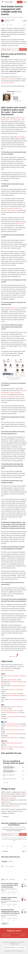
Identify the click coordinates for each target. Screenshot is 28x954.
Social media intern (11, 737)
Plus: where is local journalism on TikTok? (9, 915)
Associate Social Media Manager (16, 716)
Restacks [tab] (11, 861)
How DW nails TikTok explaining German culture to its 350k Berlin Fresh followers (10, 911)
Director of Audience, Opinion (15, 676)
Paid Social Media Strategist (16, 695)
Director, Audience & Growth (14, 729)
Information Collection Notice (15, 839)
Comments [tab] (4, 861)
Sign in (25, 2)
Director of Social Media (16, 689)
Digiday (24, 794)
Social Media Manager (10, 679)
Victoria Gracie (14, 308)
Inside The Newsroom (7, 670)
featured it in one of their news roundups (13, 396)
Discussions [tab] (12, 879)
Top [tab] (3, 879)
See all (4, 923)
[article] (14, 889)
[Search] (25, 879)
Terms (23, 942)
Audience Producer (10, 693)
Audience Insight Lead (10, 710)
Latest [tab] (6, 879)
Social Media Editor (12, 712)
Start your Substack (10, 947)
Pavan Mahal (20, 137)
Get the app (21, 947)
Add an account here (7, 82)
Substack (7, 951)
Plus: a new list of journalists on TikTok (9, 889)
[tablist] (7, 861)
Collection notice (14, 943)
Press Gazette (15, 806)
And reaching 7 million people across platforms (10, 901)
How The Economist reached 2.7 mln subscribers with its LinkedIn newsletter (9, 885)
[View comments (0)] (7, 24)
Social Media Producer (12, 724)
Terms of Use (21, 837)
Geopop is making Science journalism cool (9, 898)
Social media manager (12, 733)
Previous (6, 851)
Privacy (19, 942)
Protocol (7, 802)
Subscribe (19, 2)
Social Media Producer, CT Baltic (15, 726)
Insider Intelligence (10, 798)
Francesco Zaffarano (10, 20)
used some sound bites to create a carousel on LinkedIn (13, 392)
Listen (24, 20)
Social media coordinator (17, 699)
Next (23, 851)
